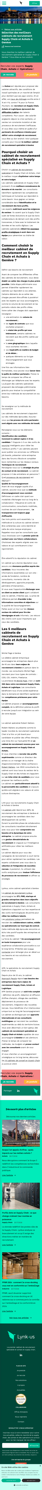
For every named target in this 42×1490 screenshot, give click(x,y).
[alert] (21, 1477)
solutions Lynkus (13, 919)
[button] (21, 1485)
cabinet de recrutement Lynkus (18, 893)
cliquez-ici (33, 1455)
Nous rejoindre (21, 1417)
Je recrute (21, 1375)
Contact (21, 1422)
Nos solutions (20, 1380)
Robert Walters (8, 767)
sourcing (5, 445)
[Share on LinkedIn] (18, 1090)
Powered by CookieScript (21, 1488)
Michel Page (21, 681)
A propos (21, 1385)
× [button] (40, 1466)
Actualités (21, 1390)
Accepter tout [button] (11, 1480)
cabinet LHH (9, 810)
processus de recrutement (18, 477)
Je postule (21, 1370)
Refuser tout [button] (31, 1480)
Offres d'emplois (21, 1412)
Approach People (9, 978)
